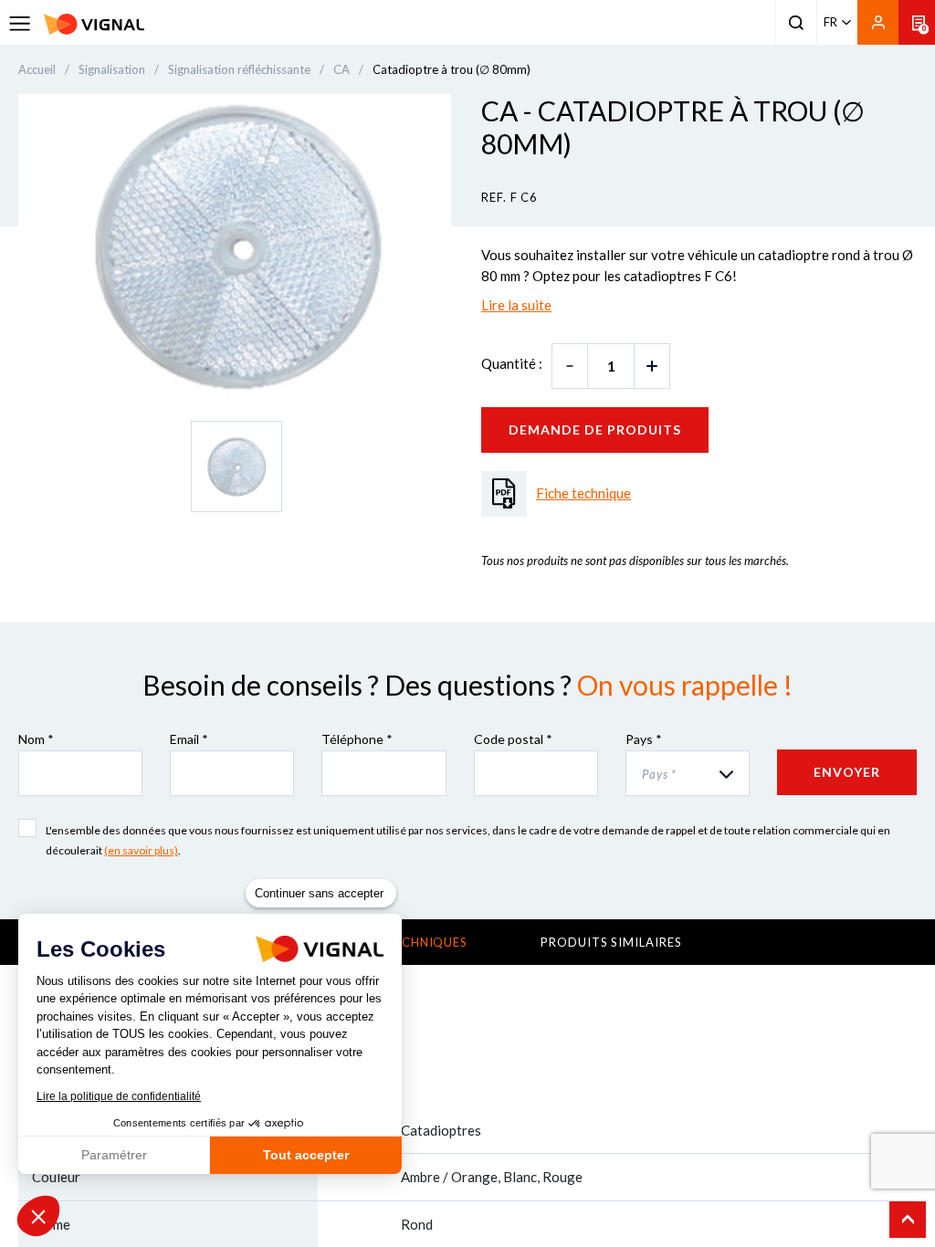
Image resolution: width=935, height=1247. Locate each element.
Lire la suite (516, 305)
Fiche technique (583, 493)
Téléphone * (357, 739)
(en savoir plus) (141, 850)
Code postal (513, 739)
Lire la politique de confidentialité (119, 1096)
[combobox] (687, 773)
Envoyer (847, 772)
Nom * (36, 739)
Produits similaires (611, 942)
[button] (38, 1216)
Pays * (643, 739)
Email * (189, 739)
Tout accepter (306, 1154)
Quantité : (511, 363)
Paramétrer (114, 1154)
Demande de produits (595, 429)
